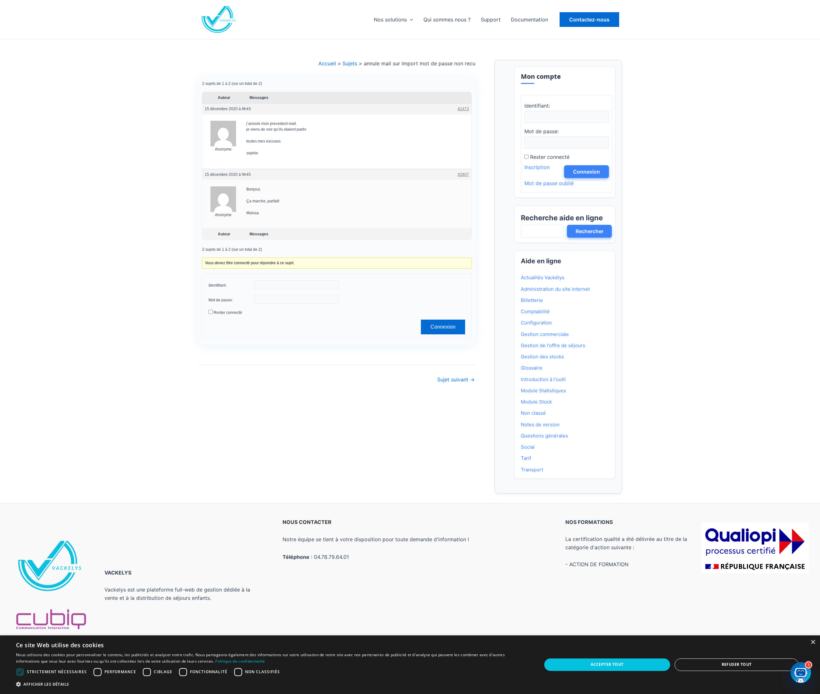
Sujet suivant (456, 379)
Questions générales (544, 436)
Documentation (529, 19)
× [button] (812, 642)
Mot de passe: (221, 300)
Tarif (526, 458)
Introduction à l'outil (543, 379)
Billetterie (532, 300)
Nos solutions (390, 19)
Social (528, 447)
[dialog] (410, 664)
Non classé (533, 413)
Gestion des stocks (542, 357)
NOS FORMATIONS (589, 522)
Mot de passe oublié (549, 183)
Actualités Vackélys (542, 277)
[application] (410, 19)
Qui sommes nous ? (447, 19)
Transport (532, 470)
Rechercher (589, 231)
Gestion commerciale (545, 334)
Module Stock (536, 402)
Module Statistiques (543, 391)
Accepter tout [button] (607, 664)
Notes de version (540, 424)
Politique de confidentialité (240, 661)
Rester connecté (228, 312)
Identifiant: (217, 285)
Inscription (537, 167)
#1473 (463, 109)
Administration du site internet (555, 289)
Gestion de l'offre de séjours (553, 345)
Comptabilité (535, 311)
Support (491, 19)
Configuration (536, 323)
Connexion (442, 327)
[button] (589, 19)
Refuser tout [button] (737, 664)
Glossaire (531, 368)
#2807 (463, 174)
